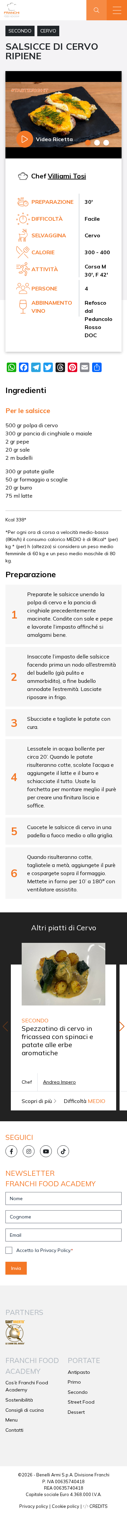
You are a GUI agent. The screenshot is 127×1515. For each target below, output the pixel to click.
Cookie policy (65, 1506)
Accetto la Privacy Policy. (44, 1250)
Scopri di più (37, 1101)
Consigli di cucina (24, 1410)
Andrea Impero (59, 1082)
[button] (117, 10)
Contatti (14, 1430)
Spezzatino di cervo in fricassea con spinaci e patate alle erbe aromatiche (57, 1040)
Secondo (19, 31)
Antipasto (79, 1372)
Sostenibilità (19, 1400)
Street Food (81, 1402)
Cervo (48, 31)
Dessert (76, 1412)
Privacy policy (33, 1506)
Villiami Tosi (67, 176)
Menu (11, 1420)
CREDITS (98, 1506)
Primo (74, 1382)
